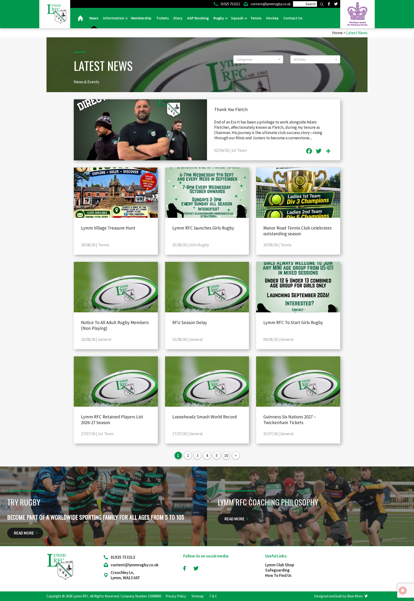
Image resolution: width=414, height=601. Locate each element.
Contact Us (292, 18)
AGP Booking (198, 18)
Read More (24, 533)
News (93, 18)
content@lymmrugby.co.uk (135, 564)
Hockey (272, 18)
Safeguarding (277, 570)
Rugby (219, 18)
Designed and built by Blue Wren (338, 596)
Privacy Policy (176, 596)
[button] (258, 59)
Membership (141, 18)
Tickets (162, 18)
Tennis (255, 18)
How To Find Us (278, 575)
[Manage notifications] (403, 590)
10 (226, 455)
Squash (237, 18)
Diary (177, 18)
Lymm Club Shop (279, 564)
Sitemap (197, 596)
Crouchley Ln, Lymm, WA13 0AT (125, 575)
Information (114, 18)
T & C (213, 596)
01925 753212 (123, 557)
